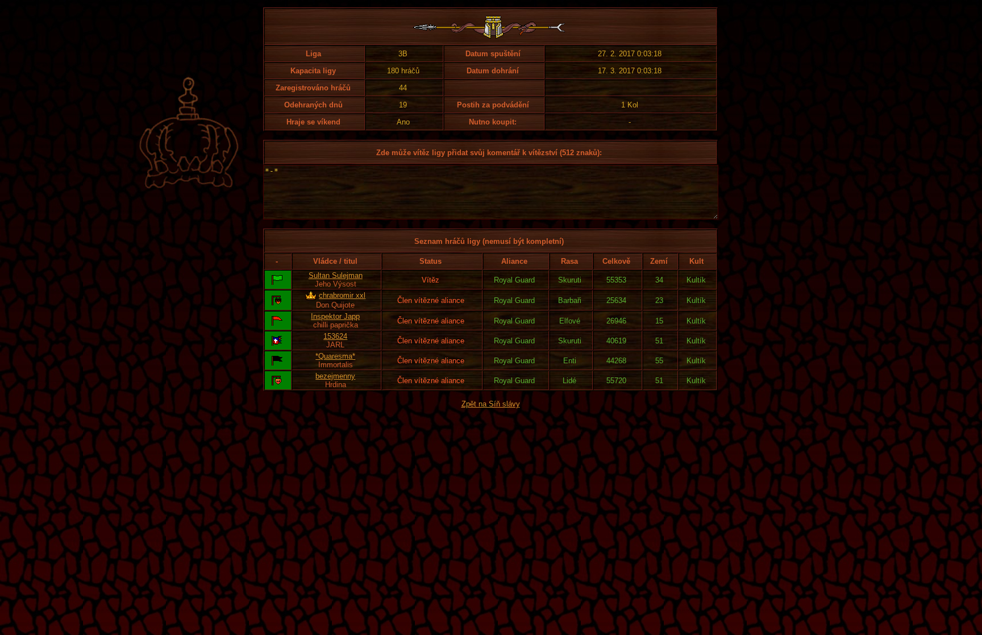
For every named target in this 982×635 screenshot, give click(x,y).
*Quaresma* (335, 356)
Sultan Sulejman (336, 275)
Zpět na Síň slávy (490, 404)
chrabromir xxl (342, 295)
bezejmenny (335, 376)
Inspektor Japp (335, 316)
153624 (335, 336)
